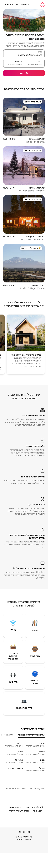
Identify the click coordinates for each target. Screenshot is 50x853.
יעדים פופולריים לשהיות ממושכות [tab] (31, 735)
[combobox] (24, 55)
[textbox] (34, 64)
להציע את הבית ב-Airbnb (17, 4)
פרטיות (28, 839)
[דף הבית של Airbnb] (42, 4)
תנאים (19, 839)
